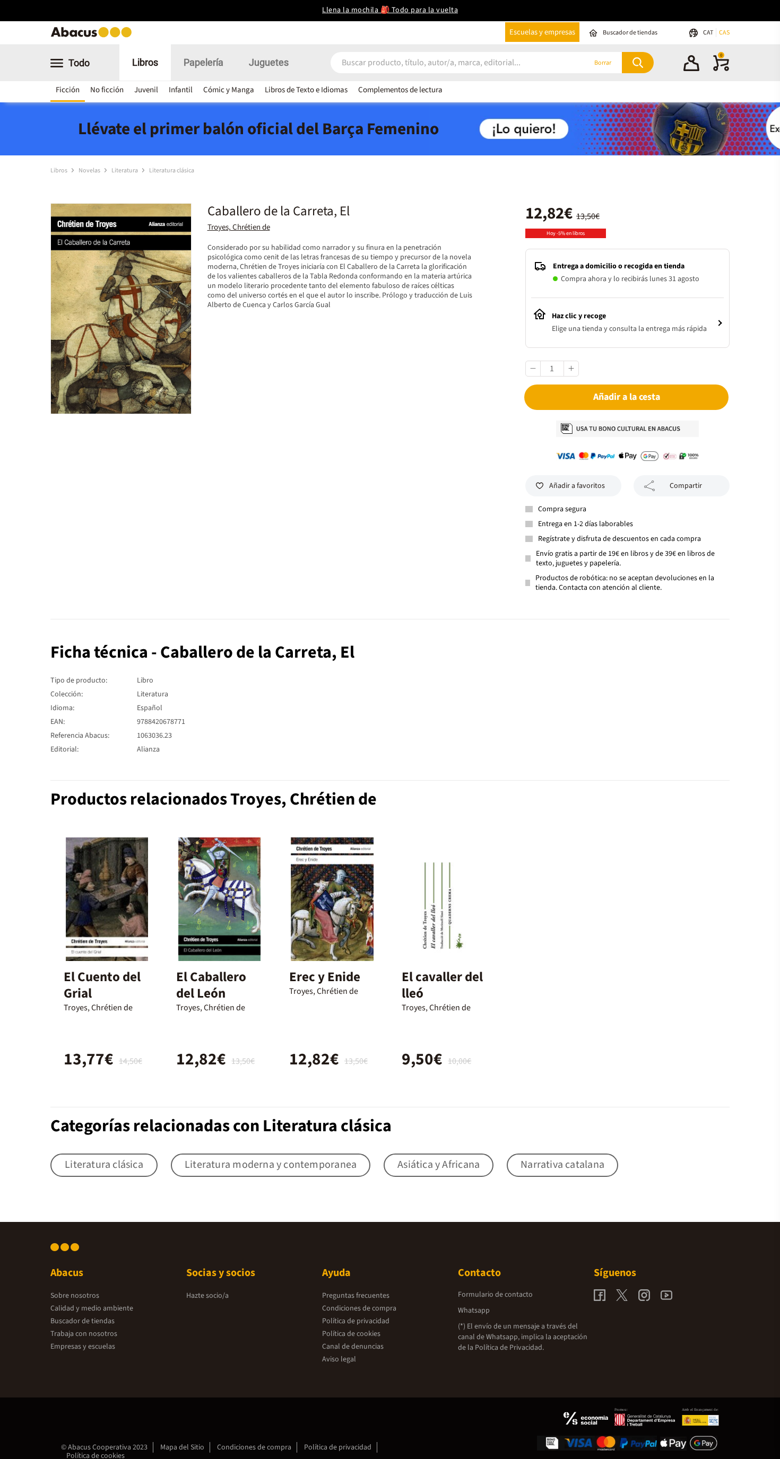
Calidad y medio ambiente (91, 1308)
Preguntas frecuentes (355, 1295)
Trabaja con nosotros (83, 1334)
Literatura (125, 170)
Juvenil (146, 89)
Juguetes (269, 62)
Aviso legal (339, 1359)
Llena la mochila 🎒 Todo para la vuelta (390, 10)
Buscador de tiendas (82, 1321)
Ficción (68, 89)
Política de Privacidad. (509, 1347)
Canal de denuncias (353, 1346)
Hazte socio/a (207, 1295)
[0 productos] (721, 69)
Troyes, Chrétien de (238, 227)
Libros (145, 62)
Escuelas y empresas (542, 32)
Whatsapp (474, 1310)
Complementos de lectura (400, 89)
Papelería (203, 62)
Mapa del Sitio (182, 1447)
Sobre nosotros (74, 1295)
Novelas (90, 170)
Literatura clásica (171, 170)
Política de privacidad (355, 1321)
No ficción (107, 89)
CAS (724, 32)
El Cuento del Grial (102, 985)
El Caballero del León (211, 985)
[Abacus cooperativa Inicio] (93, 36)
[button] (691, 65)
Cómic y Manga (228, 89)
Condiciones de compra (359, 1308)
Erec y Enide (324, 976)
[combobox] (444, 62)
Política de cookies (351, 1334)
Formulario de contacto (495, 1294)
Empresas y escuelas (82, 1346)
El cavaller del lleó (442, 985)
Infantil (181, 89)
